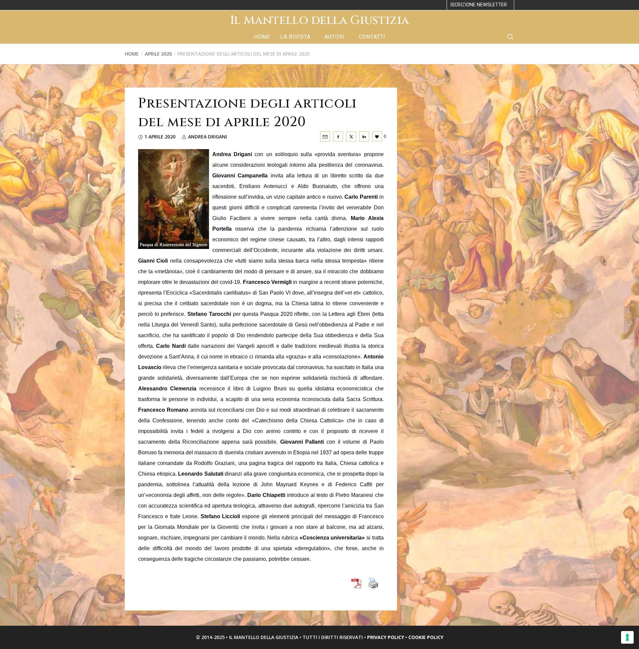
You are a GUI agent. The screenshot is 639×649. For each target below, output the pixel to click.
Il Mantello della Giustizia (319, 20)
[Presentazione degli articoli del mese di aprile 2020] (325, 136)
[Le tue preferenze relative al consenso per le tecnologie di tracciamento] (627, 637)
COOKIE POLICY (425, 637)
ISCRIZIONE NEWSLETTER (478, 5)
